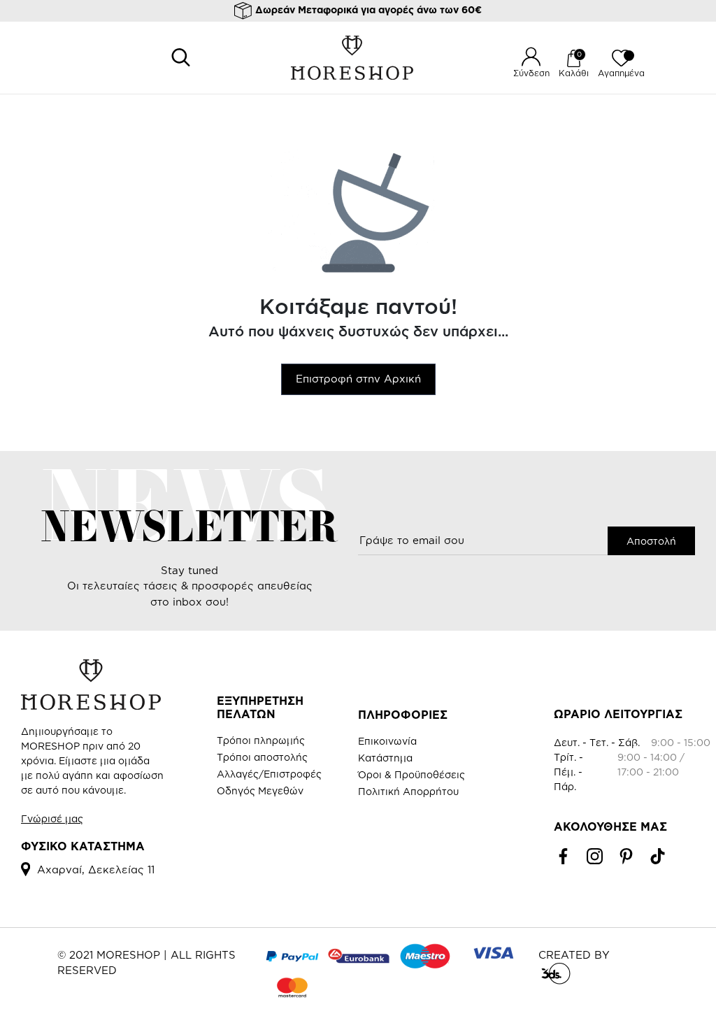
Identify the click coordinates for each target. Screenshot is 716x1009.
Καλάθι (574, 73)
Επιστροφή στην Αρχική (358, 379)
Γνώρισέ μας (52, 818)
